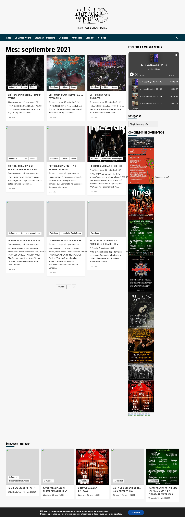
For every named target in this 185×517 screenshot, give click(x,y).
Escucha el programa (45, 37)
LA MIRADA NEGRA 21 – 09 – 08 (106, 166)
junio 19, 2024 (59, 495)
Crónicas (90, 37)
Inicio (8, 37)
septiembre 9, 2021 (32, 102)
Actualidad (77, 37)
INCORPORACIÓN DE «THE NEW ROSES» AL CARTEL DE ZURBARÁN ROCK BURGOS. (162, 491)
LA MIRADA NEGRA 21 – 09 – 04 (24, 240)
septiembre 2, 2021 (73, 245)
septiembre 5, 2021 (32, 245)
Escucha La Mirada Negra (112, 159)
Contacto (63, 37)
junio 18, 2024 (95, 495)
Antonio (95, 248)
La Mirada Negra (23, 37)
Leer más (11, 117)
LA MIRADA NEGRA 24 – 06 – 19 (22, 488)
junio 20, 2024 (31, 492)
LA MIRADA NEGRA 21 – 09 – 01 (65, 240)
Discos (32, 87)
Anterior (61, 287)
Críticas (102, 37)
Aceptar (136, 512)
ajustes (117, 514)
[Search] (177, 37)
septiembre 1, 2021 (108, 248)
